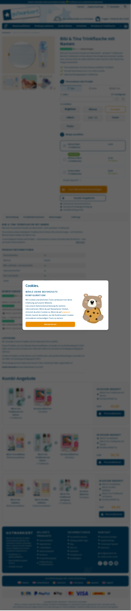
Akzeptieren (50, 324)
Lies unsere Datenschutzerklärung (40, 306)
